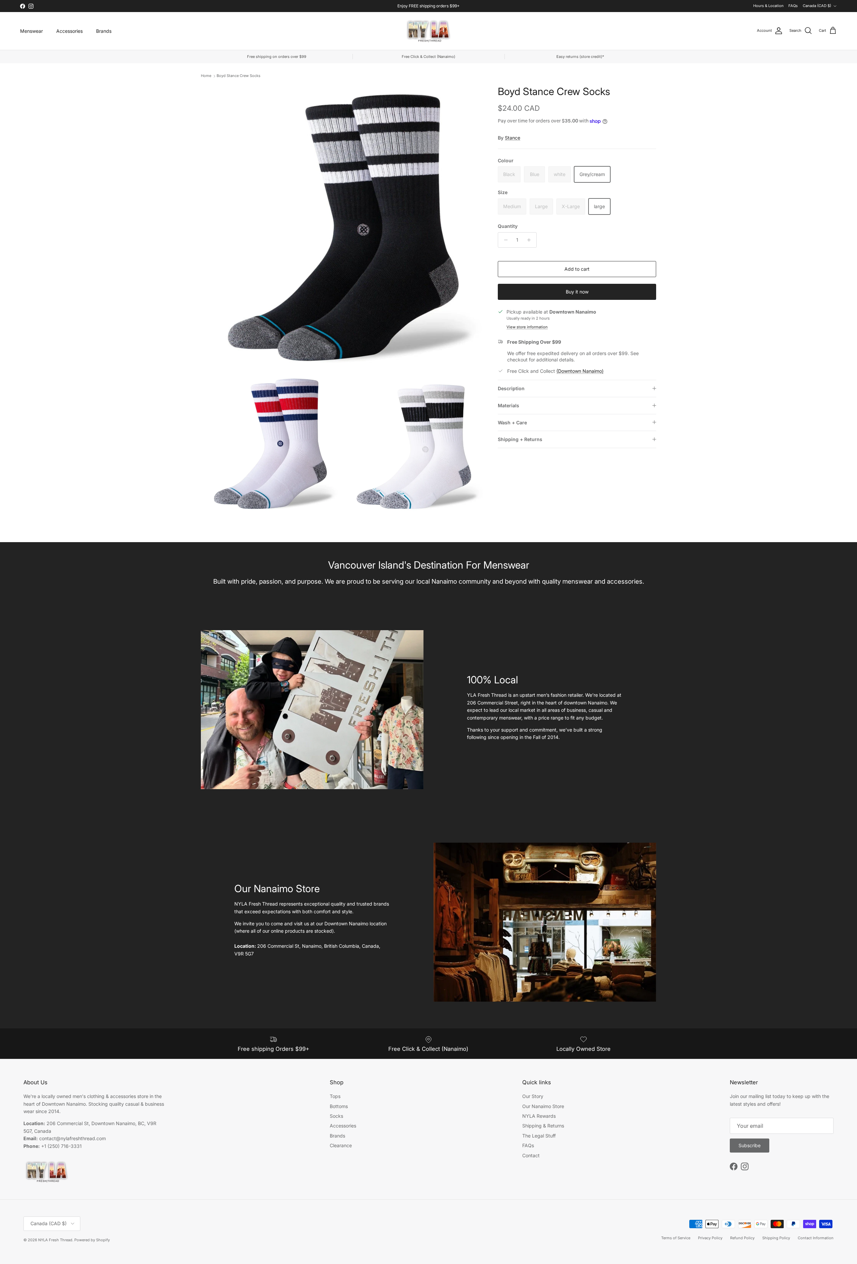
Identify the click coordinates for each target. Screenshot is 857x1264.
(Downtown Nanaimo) (580, 371)
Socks (336, 1116)
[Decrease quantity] (504, 240)
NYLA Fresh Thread (55, 1240)
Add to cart (577, 269)
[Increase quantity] (530, 240)
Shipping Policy (776, 1238)
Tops (335, 1096)
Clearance (341, 1145)
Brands (103, 31)
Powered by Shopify (92, 1240)
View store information (527, 327)
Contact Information (816, 1238)
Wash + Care (512, 422)
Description (511, 388)
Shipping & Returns (543, 1125)
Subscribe (749, 1145)
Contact (531, 1155)
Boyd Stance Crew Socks (238, 75)
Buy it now (577, 291)
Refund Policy (742, 1238)
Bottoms (339, 1106)
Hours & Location (768, 5)
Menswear (31, 31)
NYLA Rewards (539, 1116)
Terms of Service (675, 1238)
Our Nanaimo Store (543, 1106)
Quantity (508, 226)
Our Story (532, 1096)
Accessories (69, 31)
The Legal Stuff (539, 1136)
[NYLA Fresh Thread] (428, 31)
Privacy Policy (710, 1238)
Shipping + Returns (520, 439)
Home (206, 75)
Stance (512, 138)
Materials (508, 405)
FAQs (793, 5)
